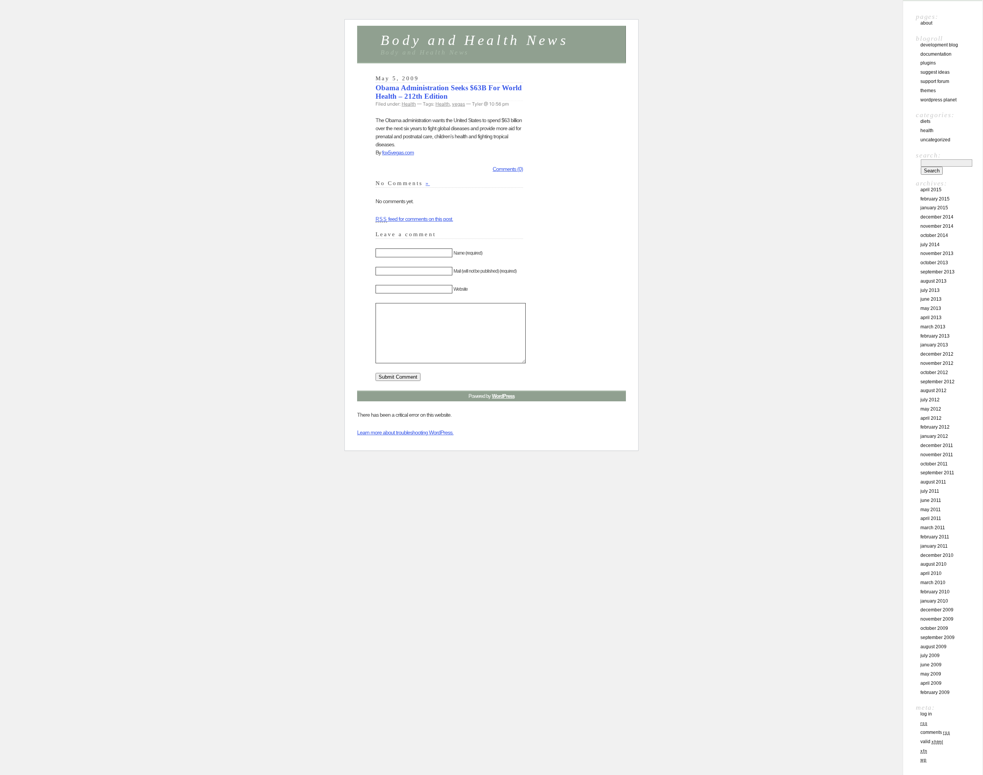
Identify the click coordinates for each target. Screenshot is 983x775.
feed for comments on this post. (414, 219)
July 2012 (930, 399)
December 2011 (936, 445)
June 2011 (930, 500)
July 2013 (930, 290)
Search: (928, 155)
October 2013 (934, 262)
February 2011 (934, 537)
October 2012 (934, 372)
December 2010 (936, 555)
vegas (458, 104)
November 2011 (936, 454)
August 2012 (933, 390)
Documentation (936, 54)
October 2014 (934, 235)
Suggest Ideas (935, 72)
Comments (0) (508, 169)
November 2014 (936, 226)
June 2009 (931, 664)
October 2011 (934, 464)
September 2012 (937, 381)
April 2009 (931, 683)
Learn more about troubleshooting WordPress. (405, 432)
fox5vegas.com (398, 152)
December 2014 (936, 217)
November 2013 (936, 253)
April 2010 (931, 573)
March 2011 (932, 527)
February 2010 (935, 591)
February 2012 (935, 427)
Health (409, 104)
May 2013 (930, 308)
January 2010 (934, 601)
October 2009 (934, 628)
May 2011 (930, 509)
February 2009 (935, 692)
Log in (926, 714)
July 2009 (930, 655)
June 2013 (931, 299)
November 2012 (936, 363)
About (926, 23)
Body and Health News (474, 40)
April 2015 (931, 189)
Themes (928, 90)
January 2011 (934, 546)
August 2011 (933, 482)
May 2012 (930, 409)
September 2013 (937, 272)
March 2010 (932, 582)
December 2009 (936, 610)
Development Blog (939, 45)
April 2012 (931, 418)
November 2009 (936, 619)
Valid (931, 741)
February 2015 (935, 199)
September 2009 (937, 637)
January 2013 (934, 345)
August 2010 (933, 564)
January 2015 (934, 207)
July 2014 (930, 244)
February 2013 (935, 336)
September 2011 (937, 472)
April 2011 (930, 518)
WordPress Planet (938, 100)
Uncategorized (935, 139)
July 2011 (929, 491)
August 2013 (933, 281)
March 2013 (932, 327)
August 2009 (933, 646)
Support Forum (934, 81)
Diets (925, 121)
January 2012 (934, 436)
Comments (935, 732)
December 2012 (936, 354)
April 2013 (931, 317)
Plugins (928, 63)
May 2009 (930, 674)
